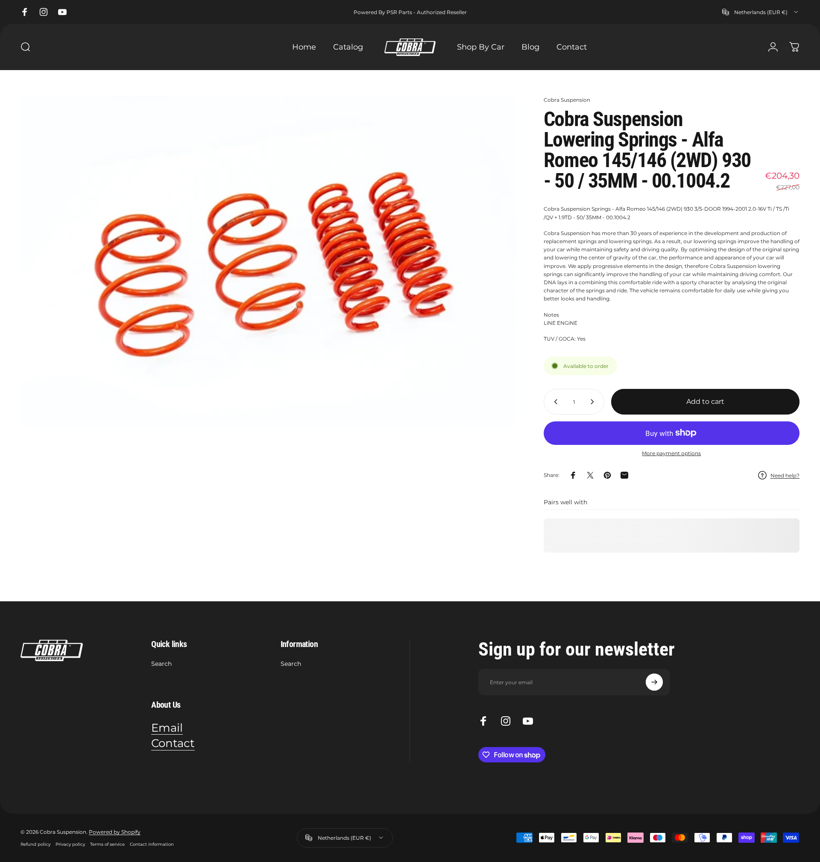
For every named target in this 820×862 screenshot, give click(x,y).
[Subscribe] (654, 682)
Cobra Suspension (567, 100)
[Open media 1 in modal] (268, 261)
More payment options (671, 453)
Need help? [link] (785, 475)
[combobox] (761, 12)
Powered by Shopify (115, 832)
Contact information (152, 844)
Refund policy (35, 844)
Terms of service (107, 844)
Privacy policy (70, 844)
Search (161, 664)
